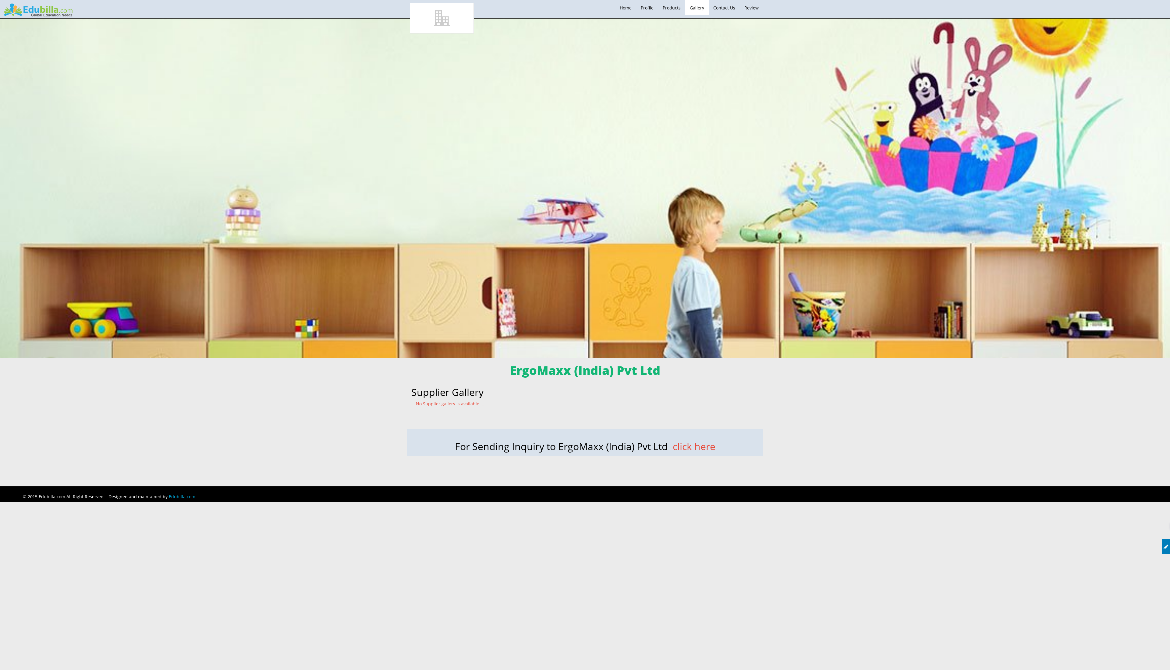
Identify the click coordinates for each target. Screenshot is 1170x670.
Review (751, 8)
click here (694, 446)
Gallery (697, 8)
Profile (647, 8)
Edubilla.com (182, 496)
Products (672, 8)
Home (626, 8)
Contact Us (724, 8)
